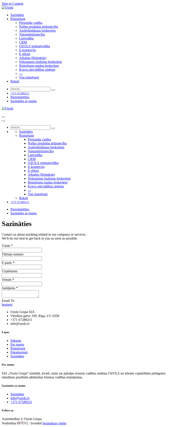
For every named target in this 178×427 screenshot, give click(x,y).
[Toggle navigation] (3, 117)
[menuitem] (17, 15)
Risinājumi (17, 348)
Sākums (15, 340)
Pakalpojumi (19, 352)
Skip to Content (12, 3)
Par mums (17, 344)
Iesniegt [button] (7, 304)
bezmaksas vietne (54, 423)
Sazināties (17, 356)
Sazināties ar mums (23, 101)
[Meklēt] (53, 90)
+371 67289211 (21, 402)
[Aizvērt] (3, 121)
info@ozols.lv (20, 398)
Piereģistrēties (19, 97)
